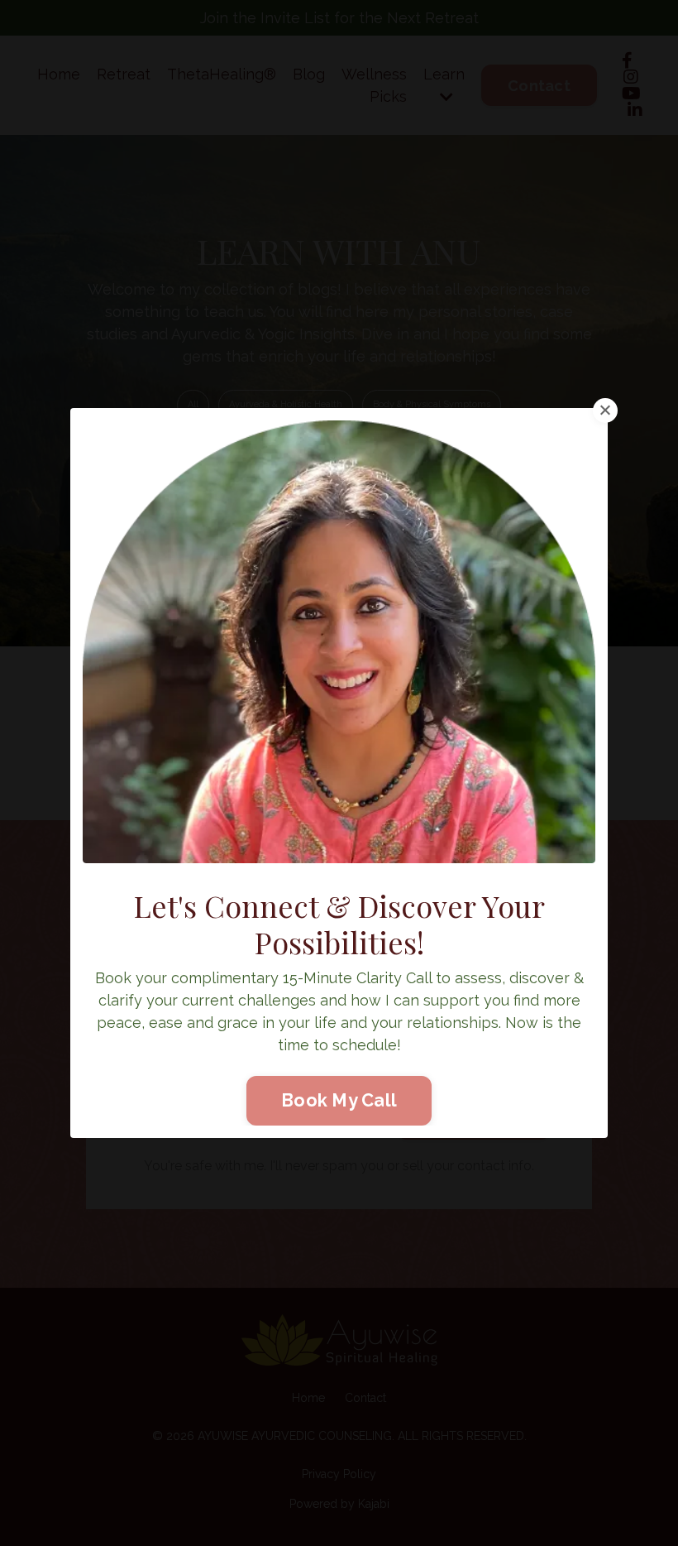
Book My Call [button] (339, 1100)
